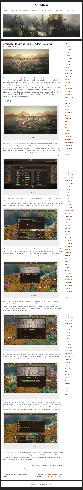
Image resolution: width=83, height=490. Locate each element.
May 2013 (67, 338)
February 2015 (68, 276)
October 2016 (68, 216)
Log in (66, 394)
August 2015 (68, 258)
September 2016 (69, 219)
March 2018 (68, 166)
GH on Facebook (59, 10)
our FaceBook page (56, 465)
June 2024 (67, 52)
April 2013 (67, 341)
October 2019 (68, 118)
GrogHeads (41, 5)
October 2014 (68, 288)
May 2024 (67, 55)
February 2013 (68, 347)
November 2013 (69, 321)
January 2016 (68, 243)
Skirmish (50, 484)
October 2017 (68, 181)
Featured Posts (10, 469)
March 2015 (68, 273)
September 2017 (69, 184)
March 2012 (68, 380)
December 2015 (69, 246)
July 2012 (67, 368)
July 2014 (67, 297)
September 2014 (69, 291)
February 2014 (68, 312)
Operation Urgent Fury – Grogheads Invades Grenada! (15, 475)
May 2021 (67, 79)
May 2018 (67, 160)
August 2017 (68, 186)
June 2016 (67, 228)
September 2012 (69, 362)
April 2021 (67, 82)
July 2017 (67, 189)
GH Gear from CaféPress (45, 10)
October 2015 (68, 252)
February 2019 (68, 136)
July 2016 (67, 225)
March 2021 (68, 85)
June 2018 (67, 157)
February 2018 (68, 169)
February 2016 (68, 240)
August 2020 (68, 100)
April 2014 (67, 306)
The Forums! (13, 10)
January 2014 (68, 315)
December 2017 (69, 175)
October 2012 (68, 359)
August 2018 (68, 151)
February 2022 (68, 70)
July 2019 (67, 127)
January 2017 (68, 207)
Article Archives (23, 10)
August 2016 (68, 222)
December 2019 (69, 112)
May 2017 (67, 195)
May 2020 (67, 106)
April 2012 (67, 377)
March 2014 (68, 309)
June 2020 (67, 103)
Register (67, 391)
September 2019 (69, 121)
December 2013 (69, 318)
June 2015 (67, 264)
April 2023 (67, 61)
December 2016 (69, 210)
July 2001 (67, 383)
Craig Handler (20, 46)
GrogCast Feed (70, 10)
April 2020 (67, 109)
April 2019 (67, 133)
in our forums (43, 465)
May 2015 (67, 267)
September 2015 (69, 255)
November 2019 (69, 115)
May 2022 (67, 67)
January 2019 (68, 139)
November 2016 (69, 213)
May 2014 (67, 303)
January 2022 (68, 73)
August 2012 (68, 365)
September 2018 (69, 148)
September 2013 (69, 327)
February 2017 (68, 204)
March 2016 (68, 237)
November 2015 (69, 249)
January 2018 (68, 172)
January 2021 (68, 91)
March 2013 (68, 344)
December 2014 (69, 282)
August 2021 (68, 76)
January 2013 (68, 350)
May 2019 (67, 130)
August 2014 (68, 294)
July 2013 (67, 332)
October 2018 (68, 145)
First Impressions (19, 469)
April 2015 (67, 270)
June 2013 (67, 335)
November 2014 (69, 285)
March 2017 (68, 201)
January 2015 (68, 279)
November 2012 (69, 356)
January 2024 (68, 58)
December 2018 (69, 142)
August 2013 (68, 329)
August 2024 (68, 49)
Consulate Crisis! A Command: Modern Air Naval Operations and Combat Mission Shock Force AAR (49, 475)
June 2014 (67, 300)
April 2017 (67, 198)
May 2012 (67, 374)
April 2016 (67, 234)
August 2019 (68, 124)
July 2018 (67, 154)
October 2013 (68, 323)
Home (5, 10)
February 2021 (68, 88)
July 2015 (67, 261)
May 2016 (67, 231)
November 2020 (69, 97)
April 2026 (67, 46)
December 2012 (69, 353)
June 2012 (67, 371)
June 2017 (67, 192)
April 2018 (67, 163)
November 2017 (69, 178)
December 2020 (69, 94)
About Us (33, 10)
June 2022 (67, 64)
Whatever (26, 469)
